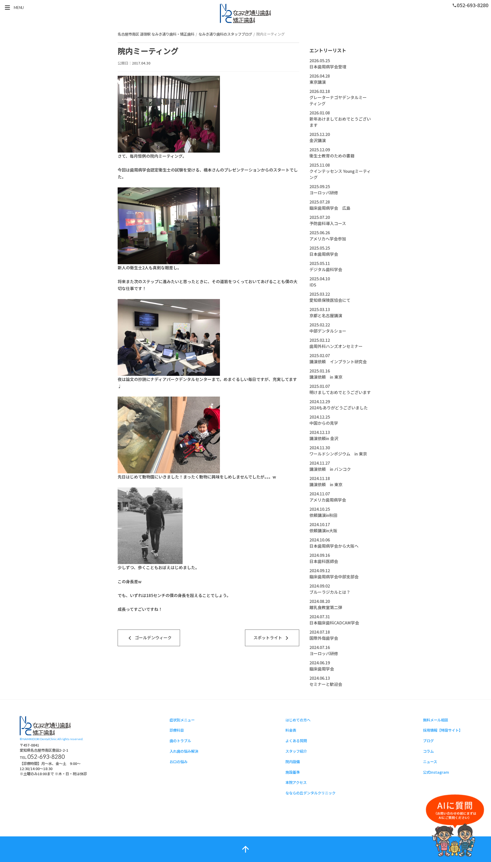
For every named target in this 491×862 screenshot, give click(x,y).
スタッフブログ (45, 725)
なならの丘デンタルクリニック (310, 792)
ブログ (428, 740)
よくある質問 (296, 740)
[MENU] (7, 7)
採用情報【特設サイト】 (442, 730)
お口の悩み (178, 761)
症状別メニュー (182, 719)
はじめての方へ (297, 719)
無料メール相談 (435, 719)
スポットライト (272, 638)
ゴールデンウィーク (149, 638)
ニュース (430, 761)
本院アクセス (296, 782)
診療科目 (177, 730)
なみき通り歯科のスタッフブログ (225, 34)
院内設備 (292, 761)
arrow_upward (245, 849)
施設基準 (292, 772)
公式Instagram (436, 772)
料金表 (290, 730)
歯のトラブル (180, 740)
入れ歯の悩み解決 (184, 751)
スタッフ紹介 (296, 751)
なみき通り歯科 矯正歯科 (245, 13)
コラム (428, 751)
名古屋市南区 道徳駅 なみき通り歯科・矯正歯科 (156, 34)
